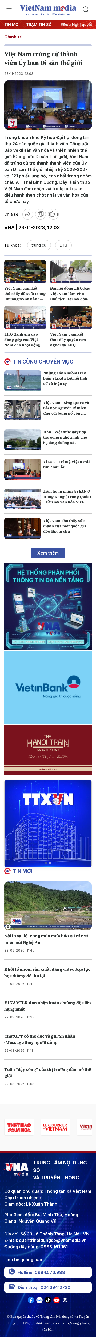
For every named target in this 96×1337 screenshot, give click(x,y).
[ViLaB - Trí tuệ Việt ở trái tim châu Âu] (22, 469)
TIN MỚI (11, 24)
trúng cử (39, 245)
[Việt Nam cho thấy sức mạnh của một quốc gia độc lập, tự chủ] (22, 528)
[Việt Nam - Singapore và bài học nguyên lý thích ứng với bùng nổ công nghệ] (22, 410)
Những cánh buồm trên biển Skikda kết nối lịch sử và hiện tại (65, 378)
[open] (9, 10)
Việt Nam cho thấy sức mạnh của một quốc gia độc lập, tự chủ (64, 526)
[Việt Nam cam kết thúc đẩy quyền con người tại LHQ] (71, 317)
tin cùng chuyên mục (43, 361)
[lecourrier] (19, 1127)
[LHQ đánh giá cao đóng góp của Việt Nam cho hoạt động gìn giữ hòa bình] (25, 317)
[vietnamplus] (55, 1127)
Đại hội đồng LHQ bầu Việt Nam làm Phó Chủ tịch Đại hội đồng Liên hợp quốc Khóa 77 (70, 299)
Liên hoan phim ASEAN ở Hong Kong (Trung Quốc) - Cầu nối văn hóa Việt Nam (67, 499)
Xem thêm (48, 553)
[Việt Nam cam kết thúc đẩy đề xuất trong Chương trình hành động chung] (25, 272)
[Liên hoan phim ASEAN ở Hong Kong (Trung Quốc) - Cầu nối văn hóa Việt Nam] (22, 499)
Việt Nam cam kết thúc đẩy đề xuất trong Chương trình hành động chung (25, 296)
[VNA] (31, 1301)
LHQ (63, 245)
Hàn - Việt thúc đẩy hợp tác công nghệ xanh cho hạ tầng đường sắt (65, 437)
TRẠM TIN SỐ (39, 24)
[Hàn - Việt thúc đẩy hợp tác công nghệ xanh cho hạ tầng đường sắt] (22, 439)
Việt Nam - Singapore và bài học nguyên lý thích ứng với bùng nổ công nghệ (66, 410)
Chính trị (13, 37)
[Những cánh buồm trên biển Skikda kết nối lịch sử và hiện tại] (22, 380)
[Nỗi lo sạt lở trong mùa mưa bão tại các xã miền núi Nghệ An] (48, 906)
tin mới (22, 871)
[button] (46, 863)
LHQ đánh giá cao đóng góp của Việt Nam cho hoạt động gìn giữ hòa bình (22, 342)
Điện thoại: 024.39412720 (44, 1287)
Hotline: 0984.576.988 (41, 1272)
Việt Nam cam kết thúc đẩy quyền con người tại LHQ (68, 340)
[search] (87, 10)
